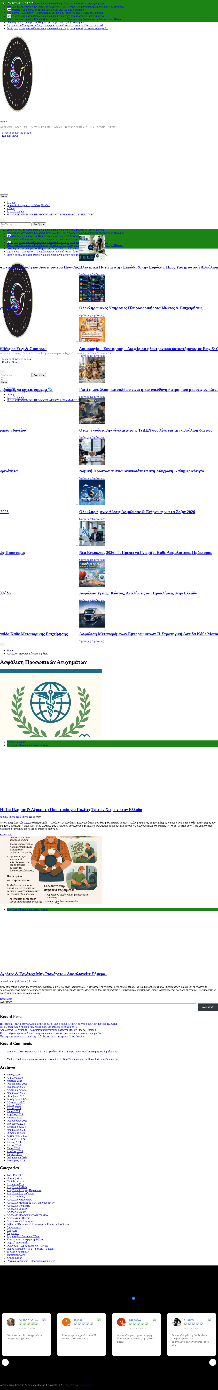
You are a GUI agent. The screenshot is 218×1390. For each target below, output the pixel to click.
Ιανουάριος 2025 (16, 1123)
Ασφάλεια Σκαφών (17, 1208)
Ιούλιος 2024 (14, 1142)
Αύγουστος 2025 (16, 1102)
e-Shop (10, 208)
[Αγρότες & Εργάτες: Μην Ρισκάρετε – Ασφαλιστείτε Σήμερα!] (51, 903)
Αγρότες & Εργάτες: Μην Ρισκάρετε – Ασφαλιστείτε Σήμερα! (53, 974)
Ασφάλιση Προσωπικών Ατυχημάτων (27, 745)
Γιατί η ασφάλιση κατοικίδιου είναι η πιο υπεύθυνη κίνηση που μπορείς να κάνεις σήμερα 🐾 (57, 12)
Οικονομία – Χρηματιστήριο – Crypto (27, 1245)
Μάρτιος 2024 (14, 1154)
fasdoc (78, 1319)
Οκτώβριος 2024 (16, 1132)
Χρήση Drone (14, 1257)
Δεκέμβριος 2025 (16, 1089)
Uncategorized (14, 1178)
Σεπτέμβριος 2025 (17, 1099)
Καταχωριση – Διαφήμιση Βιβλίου (25, 1239)
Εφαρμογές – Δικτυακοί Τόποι (23, 1236)
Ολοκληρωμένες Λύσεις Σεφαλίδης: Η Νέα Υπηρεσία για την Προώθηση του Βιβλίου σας (68, 1051)
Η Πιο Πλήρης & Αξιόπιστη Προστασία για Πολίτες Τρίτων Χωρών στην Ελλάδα (71, 809)
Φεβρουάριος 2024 (17, 1157)
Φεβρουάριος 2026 (17, 1083)
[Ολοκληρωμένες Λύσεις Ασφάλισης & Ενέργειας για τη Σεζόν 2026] (57, 504)
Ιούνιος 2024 (14, 1145)
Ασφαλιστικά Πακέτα (18, 1218)
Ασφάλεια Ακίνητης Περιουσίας (24, 1190)
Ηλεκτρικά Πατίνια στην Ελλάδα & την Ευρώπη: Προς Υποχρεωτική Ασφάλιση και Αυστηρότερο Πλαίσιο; (65, 3)
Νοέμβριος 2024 (16, 1129)
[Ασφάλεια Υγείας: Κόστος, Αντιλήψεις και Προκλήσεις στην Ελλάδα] (57, 586)
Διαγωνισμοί (14, 1227)
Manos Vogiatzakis (136, 1320)
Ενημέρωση (13, 1233)
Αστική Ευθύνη (15, 1184)
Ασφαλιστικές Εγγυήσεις (20, 1221)
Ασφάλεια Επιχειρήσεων (20, 1193)
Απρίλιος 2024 (15, 1151)
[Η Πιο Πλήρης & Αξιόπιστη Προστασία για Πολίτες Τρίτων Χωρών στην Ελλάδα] (51, 736)
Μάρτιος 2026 (14, 1080)
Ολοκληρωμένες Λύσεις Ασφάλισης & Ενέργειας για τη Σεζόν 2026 (102, 512)
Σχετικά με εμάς (15, 211)
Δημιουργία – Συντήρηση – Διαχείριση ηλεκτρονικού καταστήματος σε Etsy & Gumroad (55, 9)
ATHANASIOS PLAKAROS (29, 1320)
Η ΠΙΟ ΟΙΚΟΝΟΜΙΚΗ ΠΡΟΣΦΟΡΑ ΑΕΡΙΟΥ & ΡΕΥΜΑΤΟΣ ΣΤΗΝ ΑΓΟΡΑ (51, 214)
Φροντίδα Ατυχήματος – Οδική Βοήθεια (28, 205)
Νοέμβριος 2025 (16, 1092)
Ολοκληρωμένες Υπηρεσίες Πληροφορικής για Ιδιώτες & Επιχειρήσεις (45, 6)
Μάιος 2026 (13, 1074)
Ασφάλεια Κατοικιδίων (19, 1199)
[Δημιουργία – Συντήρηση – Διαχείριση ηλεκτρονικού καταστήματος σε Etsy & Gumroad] (57, 341)
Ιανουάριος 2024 (16, 1160)
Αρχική (11, 202)
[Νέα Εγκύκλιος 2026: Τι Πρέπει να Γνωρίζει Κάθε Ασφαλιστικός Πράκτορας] (57, 545)
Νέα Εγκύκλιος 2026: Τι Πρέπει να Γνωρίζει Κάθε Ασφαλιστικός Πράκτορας (110, 552)
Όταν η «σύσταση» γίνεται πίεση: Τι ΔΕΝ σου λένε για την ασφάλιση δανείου (111, 430)
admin (3, 816)
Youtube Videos (15, 1181)
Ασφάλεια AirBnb (17, 1187)
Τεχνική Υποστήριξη (18, 1251)
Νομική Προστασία (17, 1242)
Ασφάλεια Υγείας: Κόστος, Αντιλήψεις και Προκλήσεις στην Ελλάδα (103, 593)
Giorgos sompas (189, 1320)
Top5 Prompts (14, 1175)
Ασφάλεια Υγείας (16, 741)
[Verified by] (133, 1298)
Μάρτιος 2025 (14, 1117)
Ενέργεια (12, 1230)
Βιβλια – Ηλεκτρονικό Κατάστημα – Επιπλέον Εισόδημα (38, 1224)
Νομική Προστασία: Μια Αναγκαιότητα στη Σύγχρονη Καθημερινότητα (106, 471)
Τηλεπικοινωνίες (16, 1254)
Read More (6, 834)
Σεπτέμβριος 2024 (17, 1135)
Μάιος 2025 (13, 1111)
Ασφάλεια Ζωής (16, 1196)
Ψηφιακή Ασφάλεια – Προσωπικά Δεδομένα (31, 1261)
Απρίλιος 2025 (15, 1114)
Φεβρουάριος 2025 (17, 1120)
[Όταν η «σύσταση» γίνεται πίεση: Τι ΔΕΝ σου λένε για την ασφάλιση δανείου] (57, 422)
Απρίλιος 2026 (15, 1077)
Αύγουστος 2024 (16, 1139)
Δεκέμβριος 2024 (16, 1126)
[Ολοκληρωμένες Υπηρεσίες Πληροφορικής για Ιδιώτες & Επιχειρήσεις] (57, 300)
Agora (3, 121)
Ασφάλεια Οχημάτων (18, 1205)
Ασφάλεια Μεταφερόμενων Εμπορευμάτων (30, 1202)
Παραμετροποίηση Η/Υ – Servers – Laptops (30, 1248)
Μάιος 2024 (13, 1148)
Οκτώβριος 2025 (16, 1096)
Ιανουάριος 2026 (16, 1086)
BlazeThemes (86, 1385)
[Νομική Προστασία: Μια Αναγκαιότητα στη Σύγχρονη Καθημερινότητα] (57, 463)
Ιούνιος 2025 (14, 1108)
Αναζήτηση (6, 1001)
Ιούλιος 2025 (14, 1105)
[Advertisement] (109, 169)
